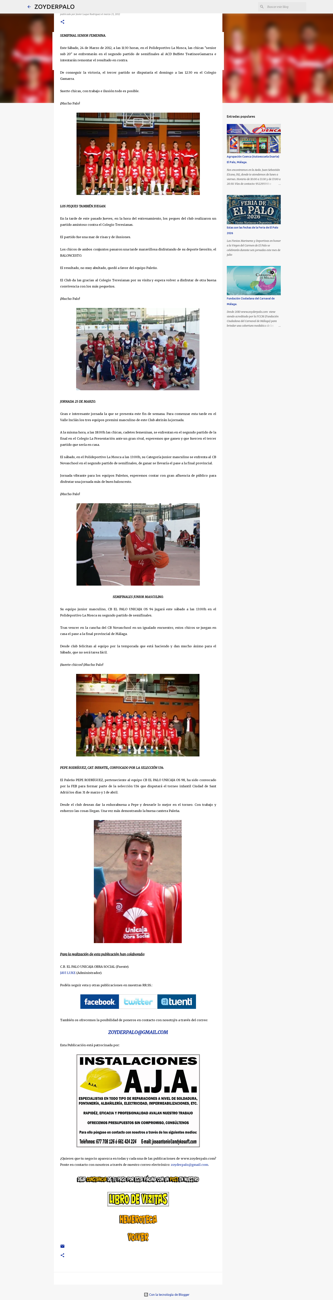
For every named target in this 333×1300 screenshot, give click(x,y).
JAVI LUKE (68, 973)
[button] (62, 22)
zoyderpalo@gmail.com (189, 1165)
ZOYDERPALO (54, 6)
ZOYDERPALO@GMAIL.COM (138, 1032)
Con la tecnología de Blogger (168, 1294)
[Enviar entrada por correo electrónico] (62, 1247)
